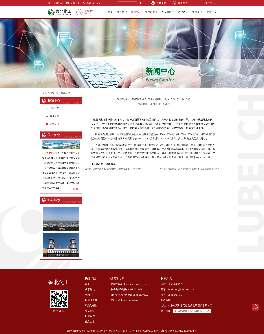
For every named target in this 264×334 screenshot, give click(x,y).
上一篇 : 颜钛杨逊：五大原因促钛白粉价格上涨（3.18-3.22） (113, 169)
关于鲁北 (122, 12)
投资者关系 (151, 12)
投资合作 (197, 12)
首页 (110, 12)
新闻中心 (136, 12)
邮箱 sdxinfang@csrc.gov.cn (124, 300)
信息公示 (211, 12)
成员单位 (183, 12)
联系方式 (182, 3)
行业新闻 (65, 93)
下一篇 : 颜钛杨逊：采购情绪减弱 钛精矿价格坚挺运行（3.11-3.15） (191, 169)
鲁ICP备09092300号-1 (149, 331)
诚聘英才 (161, 3)
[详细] (76, 189)
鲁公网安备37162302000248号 (181, 331)
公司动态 (54, 108)
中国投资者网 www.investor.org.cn (128, 284)
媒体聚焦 (54, 116)
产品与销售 (168, 12)
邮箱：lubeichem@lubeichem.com (178, 289)
